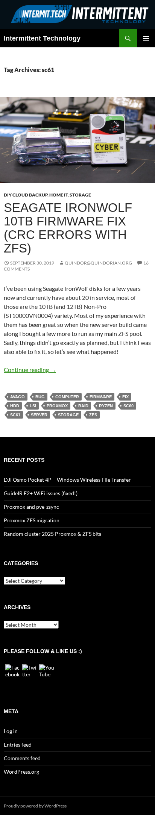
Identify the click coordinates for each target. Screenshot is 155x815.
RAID (83, 406)
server (39, 415)
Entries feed (18, 744)
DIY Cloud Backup (25, 195)
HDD (14, 406)
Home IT (58, 195)
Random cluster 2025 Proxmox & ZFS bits (52, 534)
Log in (11, 731)
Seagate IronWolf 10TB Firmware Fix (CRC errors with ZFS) (68, 228)
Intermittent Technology (42, 38)
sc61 (15, 415)
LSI (33, 406)
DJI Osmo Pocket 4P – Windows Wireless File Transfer (67, 479)
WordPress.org (21, 771)
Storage (80, 195)
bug (40, 397)
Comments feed (22, 758)
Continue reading (30, 369)
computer (67, 397)
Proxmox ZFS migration (31, 520)
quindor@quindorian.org (98, 263)
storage (68, 415)
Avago (17, 397)
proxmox (57, 406)
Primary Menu (146, 38)
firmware (101, 397)
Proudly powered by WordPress (35, 806)
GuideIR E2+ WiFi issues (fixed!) (41, 493)
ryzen (106, 406)
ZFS (93, 415)
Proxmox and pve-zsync (31, 507)
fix (125, 397)
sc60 (128, 406)
